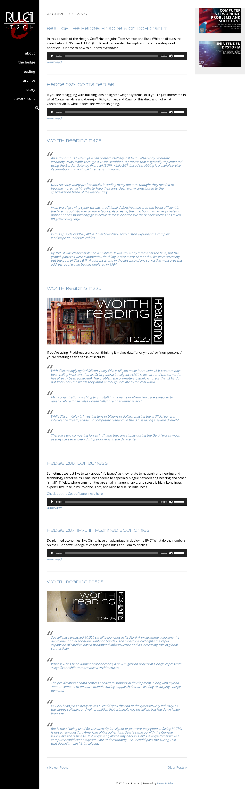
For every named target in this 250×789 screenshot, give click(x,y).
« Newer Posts (57, 767)
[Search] (35, 108)
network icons (23, 98)
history (29, 89)
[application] (117, 56)
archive (29, 80)
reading (28, 71)
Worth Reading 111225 (74, 289)
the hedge (26, 62)
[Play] (52, 56)
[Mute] (171, 56)
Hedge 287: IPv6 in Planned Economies (98, 530)
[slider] (179, 55)
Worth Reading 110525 (75, 582)
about (30, 53)
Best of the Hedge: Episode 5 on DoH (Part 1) (107, 29)
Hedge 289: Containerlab (80, 85)
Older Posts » (177, 767)
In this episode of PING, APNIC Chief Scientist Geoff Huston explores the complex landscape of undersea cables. (110, 236)
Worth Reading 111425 (74, 141)
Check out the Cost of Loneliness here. (75, 493)
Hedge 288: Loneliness (77, 463)
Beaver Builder (165, 783)
